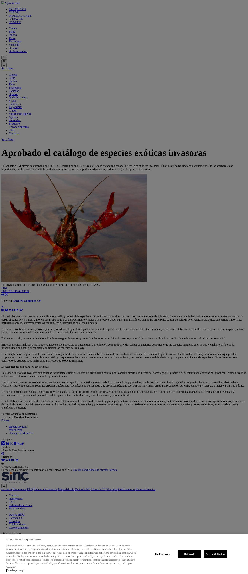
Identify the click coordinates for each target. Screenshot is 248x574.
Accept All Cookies (215, 553)
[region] (124, 554)
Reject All (189, 553)
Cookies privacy (15, 570)
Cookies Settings (163, 553)
